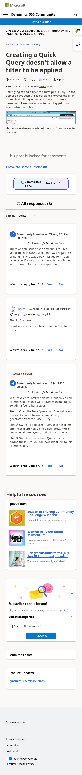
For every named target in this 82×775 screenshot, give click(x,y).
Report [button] (60, 79)
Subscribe (41, 636)
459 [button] (50, 86)
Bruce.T (42, 86)
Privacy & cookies (16, 739)
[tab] (34, 205)
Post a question (41, 22)
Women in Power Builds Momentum (45, 533)
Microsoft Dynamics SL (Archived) (23, 44)
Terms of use (13, 745)
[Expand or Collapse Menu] (5, 14)
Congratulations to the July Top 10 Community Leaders (48, 554)
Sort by (10, 216)
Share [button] (46, 79)
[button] (76, 14)
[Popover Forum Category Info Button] (66, 610)
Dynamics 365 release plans (27, 681)
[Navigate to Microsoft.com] (15, 5)
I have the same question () (26, 167)
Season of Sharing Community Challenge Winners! (50, 513)
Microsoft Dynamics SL (28, 626)
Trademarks (12, 751)
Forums (40, 30)
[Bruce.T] (13, 309)
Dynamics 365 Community (33, 14)
